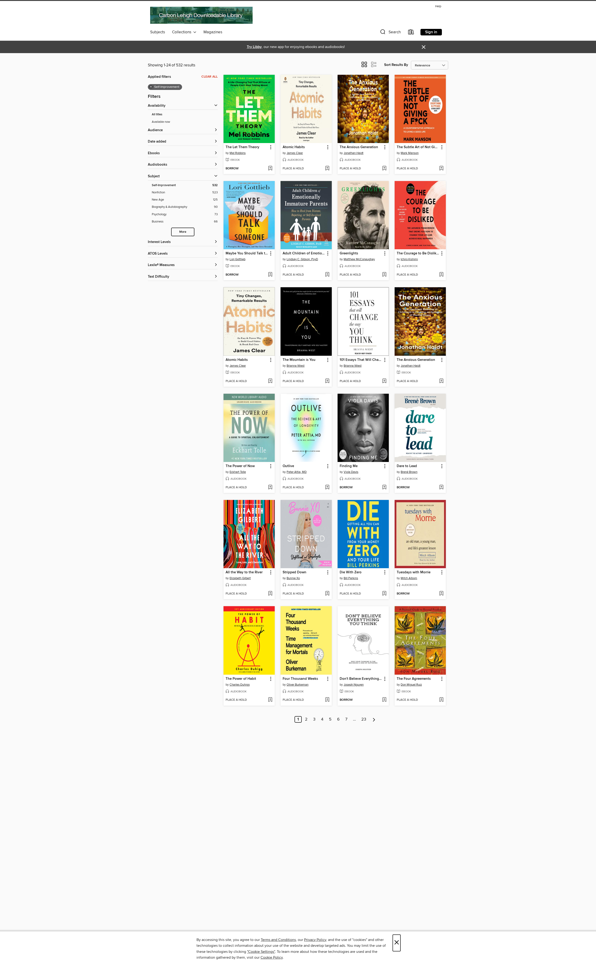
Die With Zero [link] (351, 572)
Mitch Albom (409, 578)
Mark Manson (410, 153)
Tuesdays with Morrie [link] (413, 572)
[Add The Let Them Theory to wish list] (270, 169)
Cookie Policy (272, 957)
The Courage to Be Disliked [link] (418, 253)
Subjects (157, 32)
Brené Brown (409, 472)
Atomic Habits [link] (294, 147)
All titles (157, 114)
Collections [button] (182, 32)
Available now (161, 122)
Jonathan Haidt (353, 153)
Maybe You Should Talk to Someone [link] (247, 253)
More (182, 232)
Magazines (212, 32)
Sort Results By (396, 65)
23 (363, 719)
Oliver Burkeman (297, 685)
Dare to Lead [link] (407, 466)
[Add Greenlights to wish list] (384, 275)
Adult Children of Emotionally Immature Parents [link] (304, 253)
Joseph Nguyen (354, 685)
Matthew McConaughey (359, 259)
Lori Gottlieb (237, 259)
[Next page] (374, 719)
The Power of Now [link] (240, 466)
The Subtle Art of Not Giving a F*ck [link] (418, 147)
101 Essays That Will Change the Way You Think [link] (361, 360)
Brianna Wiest (296, 366)
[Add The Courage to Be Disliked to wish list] (441, 275)
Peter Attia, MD (297, 472)
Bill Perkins (351, 578)
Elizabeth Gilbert (240, 578)
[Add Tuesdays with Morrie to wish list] (441, 594)
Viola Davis (351, 472)
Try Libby (254, 46)
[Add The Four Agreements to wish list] (441, 700)
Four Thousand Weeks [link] (300, 679)
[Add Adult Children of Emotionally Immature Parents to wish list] (327, 275)
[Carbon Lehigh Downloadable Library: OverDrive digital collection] (201, 15)
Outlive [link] (288, 466)
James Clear (295, 153)
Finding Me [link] (349, 466)
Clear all (209, 77)
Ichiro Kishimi (409, 259)
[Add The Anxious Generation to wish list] (384, 169)
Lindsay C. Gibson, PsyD (302, 259)
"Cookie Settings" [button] (261, 951)
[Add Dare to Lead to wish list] (441, 488)
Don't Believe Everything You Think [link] (361, 679)
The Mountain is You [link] (299, 360)
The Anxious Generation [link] (359, 147)
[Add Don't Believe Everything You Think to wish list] (384, 700)
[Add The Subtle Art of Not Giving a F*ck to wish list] (441, 169)
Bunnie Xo (293, 578)
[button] (390, 33)
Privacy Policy (315, 939)
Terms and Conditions (278, 939)
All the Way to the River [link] (244, 572)
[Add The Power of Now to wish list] (270, 488)
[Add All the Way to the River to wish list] (270, 594)
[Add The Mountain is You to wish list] (327, 381)
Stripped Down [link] (294, 572)
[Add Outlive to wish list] (327, 488)
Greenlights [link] (349, 253)
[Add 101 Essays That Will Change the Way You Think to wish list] (384, 381)
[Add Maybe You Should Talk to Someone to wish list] (270, 275)
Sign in (431, 32)
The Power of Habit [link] (241, 679)
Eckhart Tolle (238, 472)
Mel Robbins (238, 153)
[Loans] (411, 33)
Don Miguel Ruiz (411, 685)
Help (438, 6)
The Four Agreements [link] (414, 679)
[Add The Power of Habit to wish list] (270, 700)
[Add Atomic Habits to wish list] (327, 169)
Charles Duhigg (240, 685)
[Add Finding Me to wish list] (384, 488)
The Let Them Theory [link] (242, 147)
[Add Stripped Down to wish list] (327, 594)
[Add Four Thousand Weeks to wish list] (327, 700)
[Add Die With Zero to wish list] (384, 594)
